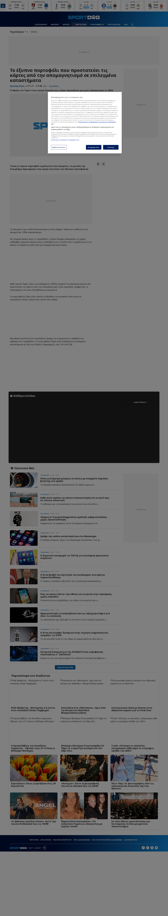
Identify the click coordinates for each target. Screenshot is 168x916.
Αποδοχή (111, 147)
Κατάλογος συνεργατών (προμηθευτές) (65, 140)
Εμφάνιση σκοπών (58, 147)
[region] (85, 123)
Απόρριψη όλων (93, 147)
